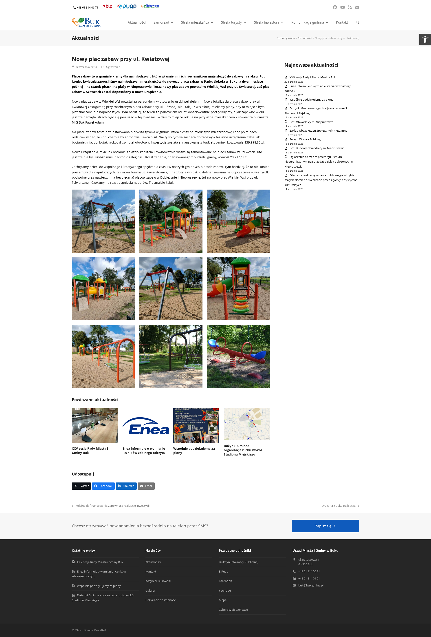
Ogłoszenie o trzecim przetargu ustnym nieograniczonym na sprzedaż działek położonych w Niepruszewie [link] (318, 161)
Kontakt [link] (150, 571)
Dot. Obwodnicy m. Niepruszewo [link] (311, 122)
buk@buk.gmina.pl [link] (310, 585)
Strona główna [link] (286, 38)
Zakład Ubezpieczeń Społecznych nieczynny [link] (318, 130)
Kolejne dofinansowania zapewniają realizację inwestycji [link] (111, 506)
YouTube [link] (225, 590)
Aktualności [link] (305, 38)
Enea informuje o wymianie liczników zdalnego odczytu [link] (144, 450)
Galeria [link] (150, 590)
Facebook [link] (225, 581)
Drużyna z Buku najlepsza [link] (339, 506)
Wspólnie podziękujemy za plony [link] (311, 99)
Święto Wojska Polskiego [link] (306, 139)
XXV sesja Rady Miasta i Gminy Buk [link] (313, 77)
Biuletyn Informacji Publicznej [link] (238, 562)
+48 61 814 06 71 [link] (87, 7)
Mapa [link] (222, 600)
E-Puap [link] (223, 571)
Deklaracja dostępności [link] (160, 600)
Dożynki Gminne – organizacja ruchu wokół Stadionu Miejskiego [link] (243, 450)
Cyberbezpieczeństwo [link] (233, 610)
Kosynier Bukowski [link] (158, 581)
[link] (425, 39)
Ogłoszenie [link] (113, 67)
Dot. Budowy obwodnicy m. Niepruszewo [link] (317, 148)
